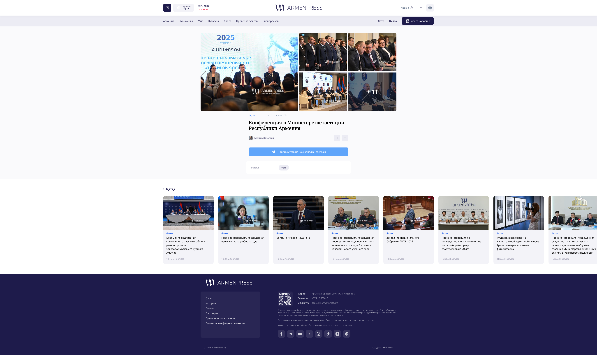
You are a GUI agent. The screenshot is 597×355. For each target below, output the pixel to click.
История (211, 303)
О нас (209, 298)
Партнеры (212, 313)
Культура (213, 21)
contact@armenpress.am (325, 302)
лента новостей (420, 21)
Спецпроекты (271, 21)
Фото (381, 21)
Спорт (227, 21)
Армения (168, 21)
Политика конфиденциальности (225, 323)
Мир (200, 21)
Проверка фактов (247, 21)
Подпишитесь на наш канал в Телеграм (302, 152)
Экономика (186, 21)
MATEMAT (388, 347)
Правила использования (221, 318)
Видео (393, 21)
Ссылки (210, 308)
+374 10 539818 (320, 298)
